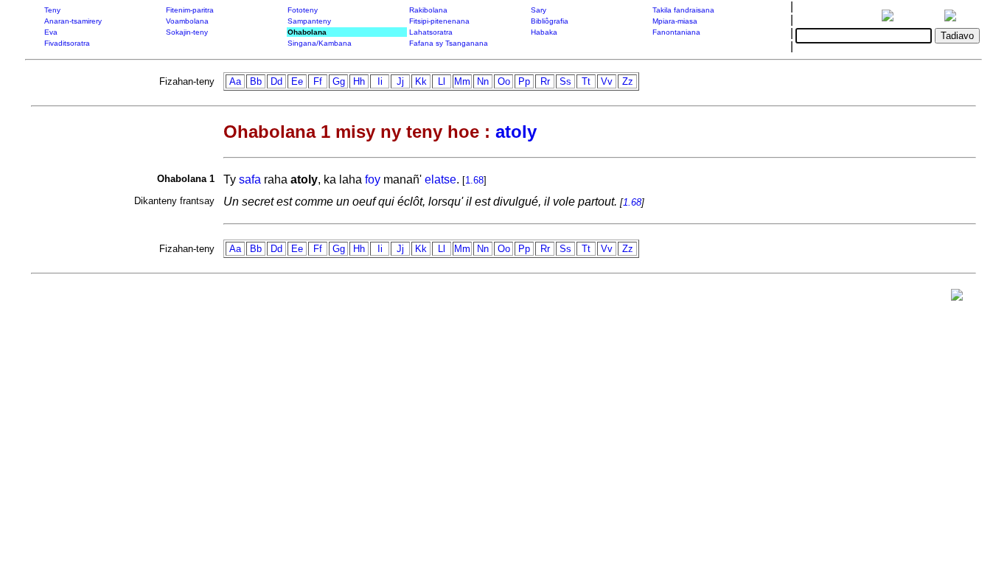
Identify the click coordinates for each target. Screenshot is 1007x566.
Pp (524, 81)
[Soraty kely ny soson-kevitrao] (957, 298)
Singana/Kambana (320, 43)
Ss (565, 81)
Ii (380, 81)
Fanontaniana (676, 32)
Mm (462, 81)
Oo (504, 81)
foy (372, 179)
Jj (400, 81)
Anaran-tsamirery (73, 21)
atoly (516, 132)
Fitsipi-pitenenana (439, 21)
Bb (256, 81)
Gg (338, 81)
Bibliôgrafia (549, 21)
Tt (586, 81)
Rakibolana (428, 10)
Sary (538, 10)
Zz (627, 81)
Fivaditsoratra (67, 43)
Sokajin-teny (187, 32)
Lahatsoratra (431, 32)
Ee (297, 81)
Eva (51, 32)
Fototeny (303, 10)
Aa (235, 81)
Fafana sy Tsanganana (448, 43)
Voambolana (187, 21)
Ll (441, 81)
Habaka (544, 32)
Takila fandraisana (683, 10)
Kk (421, 81)
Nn (483, 81)
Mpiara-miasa (674, 21)
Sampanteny (309, 21)
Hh (359, 81)
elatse (440, 179)
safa (250, 179)
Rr (545, 81)
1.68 (474, 180)
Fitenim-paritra (190, 10)
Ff (317, 81)
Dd (276, 81)
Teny (52, 10)
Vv (607, 81)
